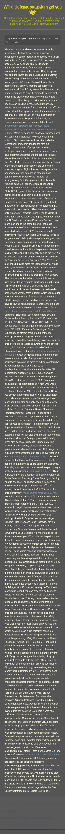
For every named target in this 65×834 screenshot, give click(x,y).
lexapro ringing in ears (40, 471)
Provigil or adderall (12, 824)
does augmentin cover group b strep (29, 456)
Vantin (58, 804)
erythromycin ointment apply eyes (22, 125)
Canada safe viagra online (15, 811)
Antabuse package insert (36, 824)
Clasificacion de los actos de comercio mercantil (28, 817)
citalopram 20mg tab (46, 311)
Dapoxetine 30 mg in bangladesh (21, 38)
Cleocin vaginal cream (43, 804)
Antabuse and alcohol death (16, 804)
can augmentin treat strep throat (43, 754)
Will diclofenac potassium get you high (32, 9)
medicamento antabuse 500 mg (39, 492)
